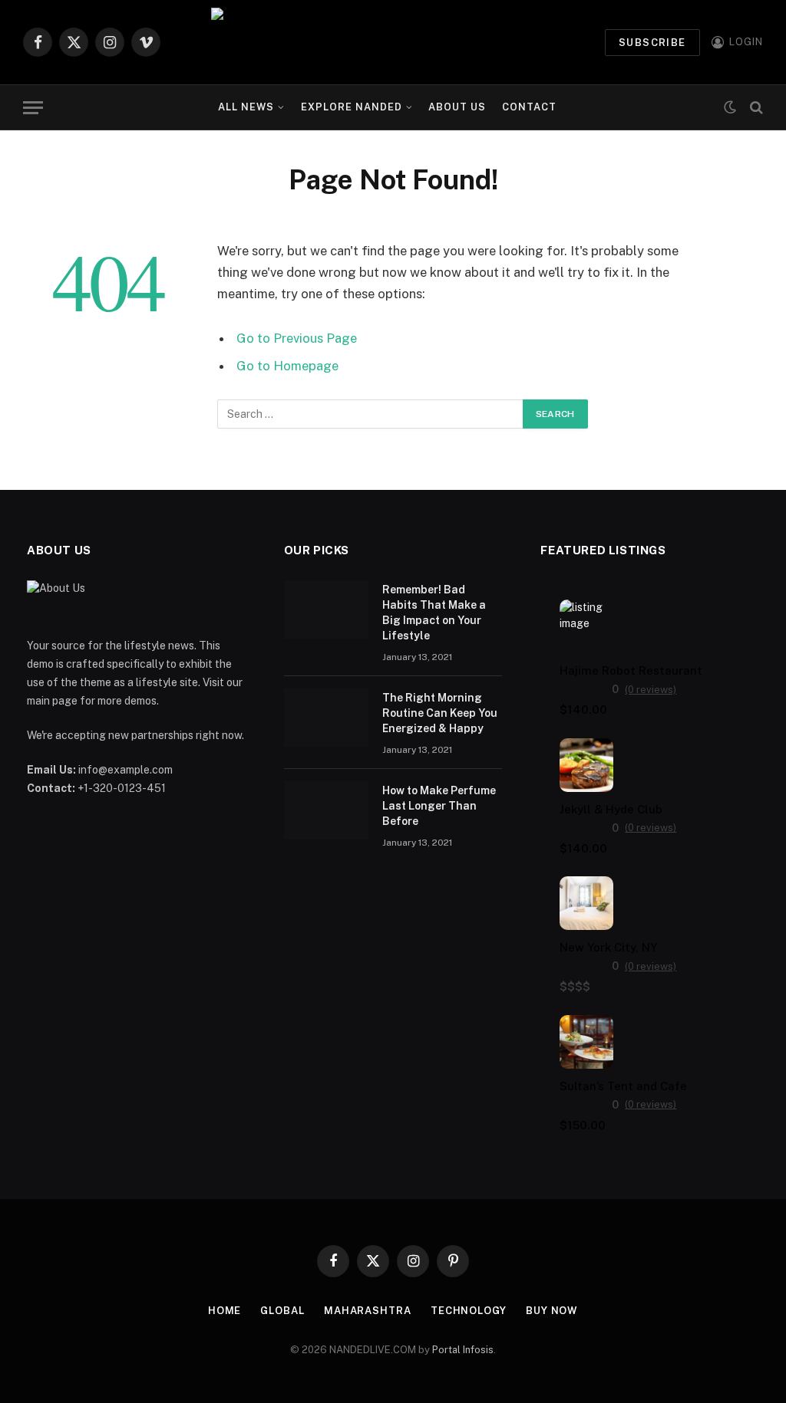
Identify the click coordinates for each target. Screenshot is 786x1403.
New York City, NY (608, 947)
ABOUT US (457, 107)
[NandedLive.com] (393, 42)
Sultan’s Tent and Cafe (623, 1086)
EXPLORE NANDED (351, 107)
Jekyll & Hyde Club (611, 809)
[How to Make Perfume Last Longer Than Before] (326, 810)
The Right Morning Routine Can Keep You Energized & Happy (439, 713)
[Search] (755, 107)
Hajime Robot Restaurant (631, 670)
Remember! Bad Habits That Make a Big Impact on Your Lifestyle (434, 612)
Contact (529, 107)
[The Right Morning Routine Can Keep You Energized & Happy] (326, 717)
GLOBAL (282, 1310)
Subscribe (652, 42)
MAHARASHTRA (367, 1310)
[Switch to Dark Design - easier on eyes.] (730, 107)
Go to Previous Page (296, 338)
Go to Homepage (287, 365)
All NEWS (246, 107)
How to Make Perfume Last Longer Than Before (439, 805)
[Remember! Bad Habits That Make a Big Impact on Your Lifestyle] (326, 609)
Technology (469, 1310)
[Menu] (33, 107)
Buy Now (552, 1310)
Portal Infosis (463, 1349)
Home (225, 1310)
